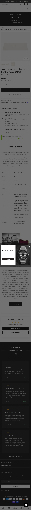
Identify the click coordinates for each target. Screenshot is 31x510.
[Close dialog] (29, 246)
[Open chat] (26, 505)
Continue (8, 259)
